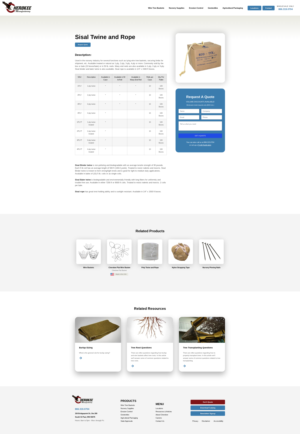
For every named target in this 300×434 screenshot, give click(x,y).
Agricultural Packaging (233, 8)
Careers (159, 418)
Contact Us (160, 421)
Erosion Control (196, 8)
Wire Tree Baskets (156, 8)
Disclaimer (206, 421)
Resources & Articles (164, 412)
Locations (159, 408)
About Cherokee (162, 415)
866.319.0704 (285, 9)
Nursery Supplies (176, 8)
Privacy (195, 421)
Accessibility (218, 421)
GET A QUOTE (200, 136)
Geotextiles (213, 8)
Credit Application (204, 145)
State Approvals (127, 421)
